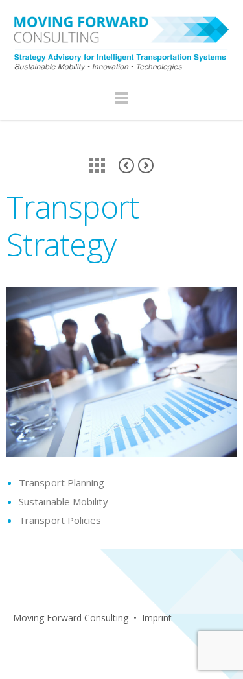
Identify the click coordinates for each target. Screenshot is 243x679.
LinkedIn (47, 644)
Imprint (157, 618)
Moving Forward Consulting (70, 618)
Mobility (126, 165)
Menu (121, 104)
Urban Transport (146, 165)
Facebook (19, 644)
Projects (97, 165)
